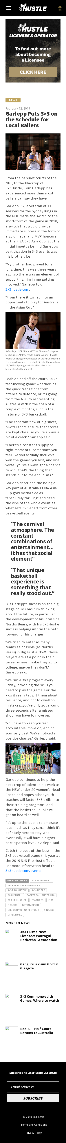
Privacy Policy (34, 1132)
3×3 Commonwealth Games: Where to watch (39, 998)
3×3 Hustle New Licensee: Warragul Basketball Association (38, 935)
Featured (37, 900)
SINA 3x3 (49, 910)
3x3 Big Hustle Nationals (24, 885)
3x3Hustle (38, 890)
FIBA (50, 900)
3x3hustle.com (17, 289)
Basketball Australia (40, 895)
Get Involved (30, 905)
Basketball (15, 895)
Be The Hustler (17, 900)
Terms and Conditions (34, 1124)
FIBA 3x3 (12, 905)
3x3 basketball (41, 880)
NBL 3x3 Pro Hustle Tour (23, 910)
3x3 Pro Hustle (17, 890)
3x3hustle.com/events (23, 870)
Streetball (15, 914)
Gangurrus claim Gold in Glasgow (39, 966)
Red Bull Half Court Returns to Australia (36, 1030)
